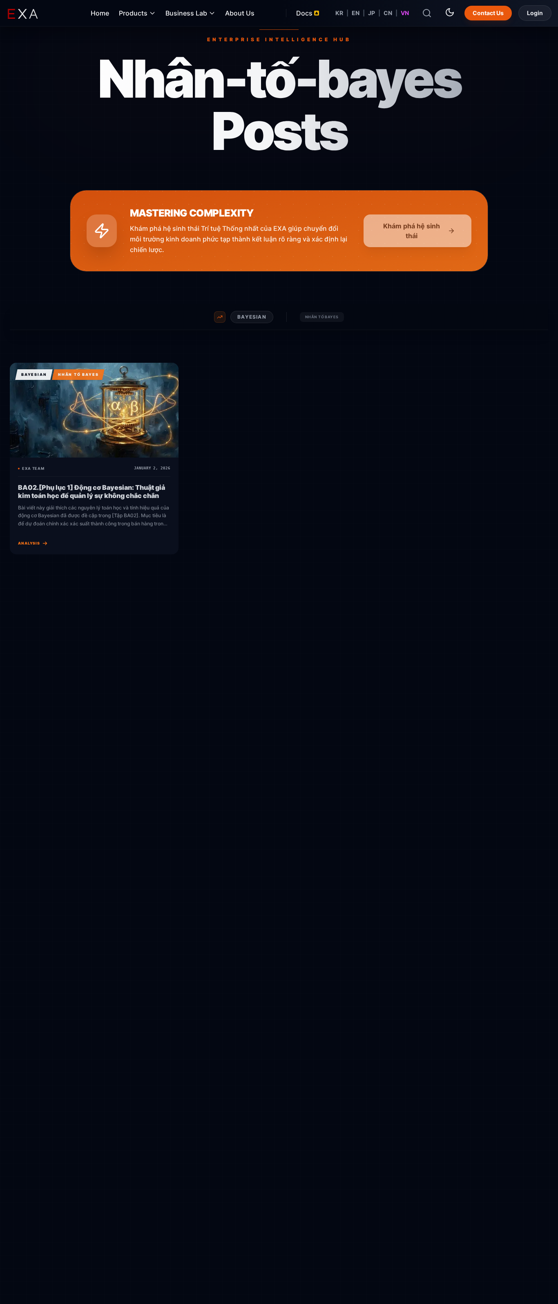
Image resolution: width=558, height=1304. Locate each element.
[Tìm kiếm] (427, 13)
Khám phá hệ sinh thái (411, 231)
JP (371, 12)
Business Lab (186, 13)
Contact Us (488, 12)
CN (388, 12)
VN (405, 12)
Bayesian (251, 317)
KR (339, 12)
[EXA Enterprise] (33, 13)
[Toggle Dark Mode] (450, 12)
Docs (304, 13)
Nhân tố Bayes (322, 317)
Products (133, 13)
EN (355, 12)
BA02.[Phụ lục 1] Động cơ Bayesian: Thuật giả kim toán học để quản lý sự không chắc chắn (91, 491)
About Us (239, 13)
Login (535, 12)
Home (100, 13)
